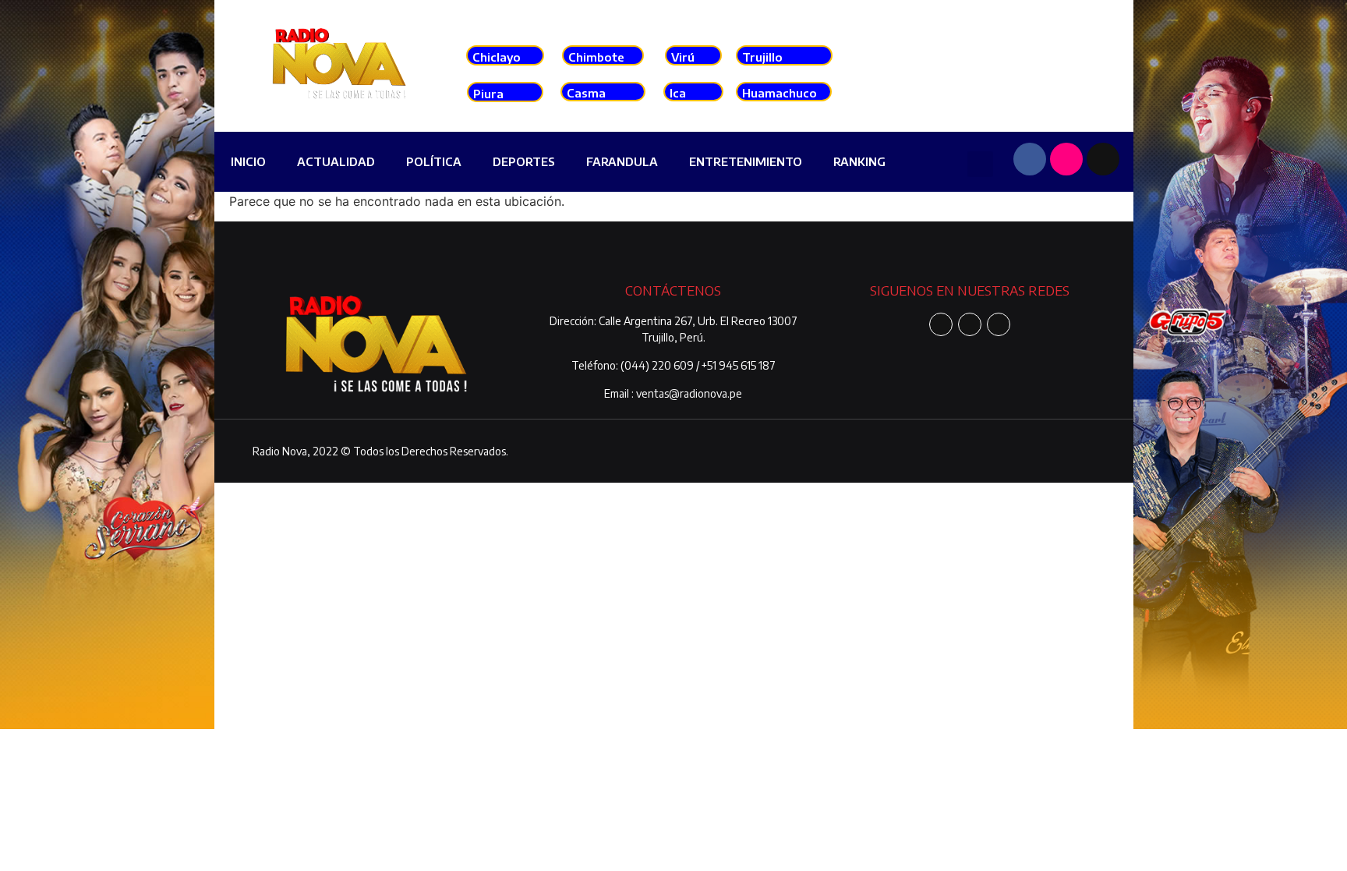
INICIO (248, 161)
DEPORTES (524, 161)
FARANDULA (622, 161)
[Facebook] (1029, 159)
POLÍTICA (433, 161)
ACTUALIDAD (336, 161)
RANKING (859, 161)
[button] (980, 164)
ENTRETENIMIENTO (745, 161)
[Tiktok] (1103, 159)
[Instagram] (1066, 159)
